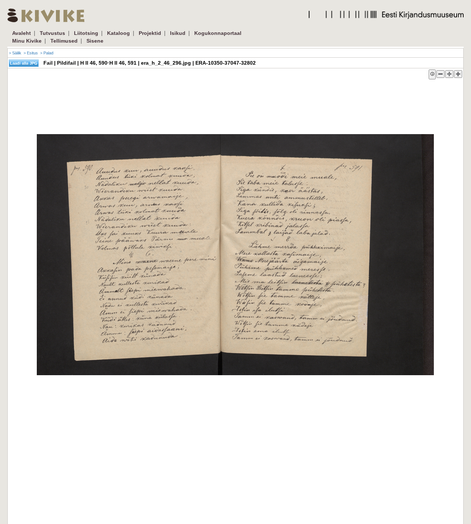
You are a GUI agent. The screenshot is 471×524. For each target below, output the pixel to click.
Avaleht (21, 33)
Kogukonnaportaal (217, 33)
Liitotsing (86, 33)
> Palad (46, 53)
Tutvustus (52, 33)
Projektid (150, 33)
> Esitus (31, 53)
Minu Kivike (27, 41)
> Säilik (15, 53)
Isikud (177, 33)
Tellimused (64, 41)
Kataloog (118, 33)
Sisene (94, 41)
